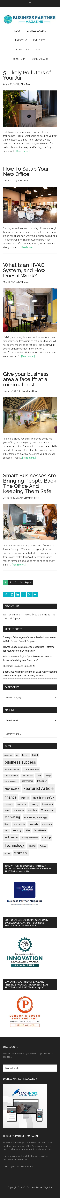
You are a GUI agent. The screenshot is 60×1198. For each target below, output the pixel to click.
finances (25, 798)
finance (10, 797)
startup (46, 837)
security (17, 830)
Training (43, 846)
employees (12, 789)
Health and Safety (43, 797)
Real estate (47, 824)
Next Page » (25, 582)
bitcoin (25, 755)
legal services (19, 810)
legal (7, 810)
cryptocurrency (31, 769)
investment (47, 804)
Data (39, 775)
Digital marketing (11, 781)
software (11, 837)
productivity (19, 824)
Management (47, 810)
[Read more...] (23, 151)
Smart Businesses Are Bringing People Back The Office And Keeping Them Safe (29, 483)
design (48, 775)
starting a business (30, 838)
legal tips (32, 810)
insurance (21, 804)
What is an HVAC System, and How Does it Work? (24, 270)
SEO (28, 830)
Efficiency (42, 781)
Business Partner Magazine (30, 19)
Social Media (40, 830)
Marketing (12, 817)
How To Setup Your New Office (26, 171)
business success (20, 762)
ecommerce (27, 781)
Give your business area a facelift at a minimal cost (25, 379)
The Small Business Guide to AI (19, 666)
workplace (21, 853)
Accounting (8, 755)
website (7, 854)
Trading (32, 846)
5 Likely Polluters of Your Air (27, 75)
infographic (9, 804)
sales (6, 831)
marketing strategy (35, 817)
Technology (14, 845)
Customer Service (11, 776)
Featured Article (38, 788)
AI (17, 755)
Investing (34, 804)
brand (35, 755)
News (7, 824)
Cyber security (27, 776)
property (33, 824)
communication (12, 769)
